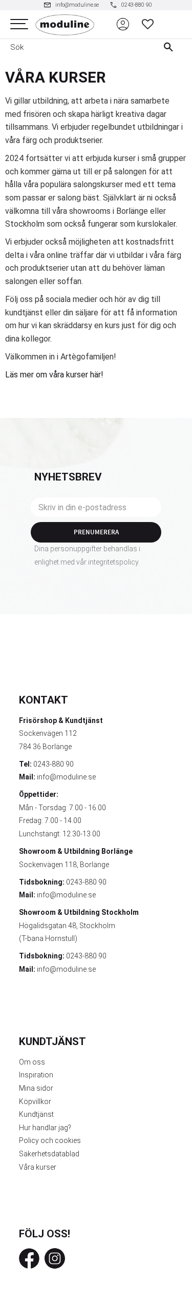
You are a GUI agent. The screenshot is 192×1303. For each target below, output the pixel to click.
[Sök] (171, 47)
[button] (19, 24)
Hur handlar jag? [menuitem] (45, 1128)
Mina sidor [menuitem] (36, 1088)
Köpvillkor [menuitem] (35, 1101)
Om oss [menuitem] (32, 1062)
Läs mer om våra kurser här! (54, 374)
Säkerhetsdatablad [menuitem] (49, 1154)
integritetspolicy (113, 562)
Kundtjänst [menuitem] (36, 1114)
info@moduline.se (66, 777)
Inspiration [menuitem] (36, 1075)
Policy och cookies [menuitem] (50, 1140)
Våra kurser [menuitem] (37, 1167)
